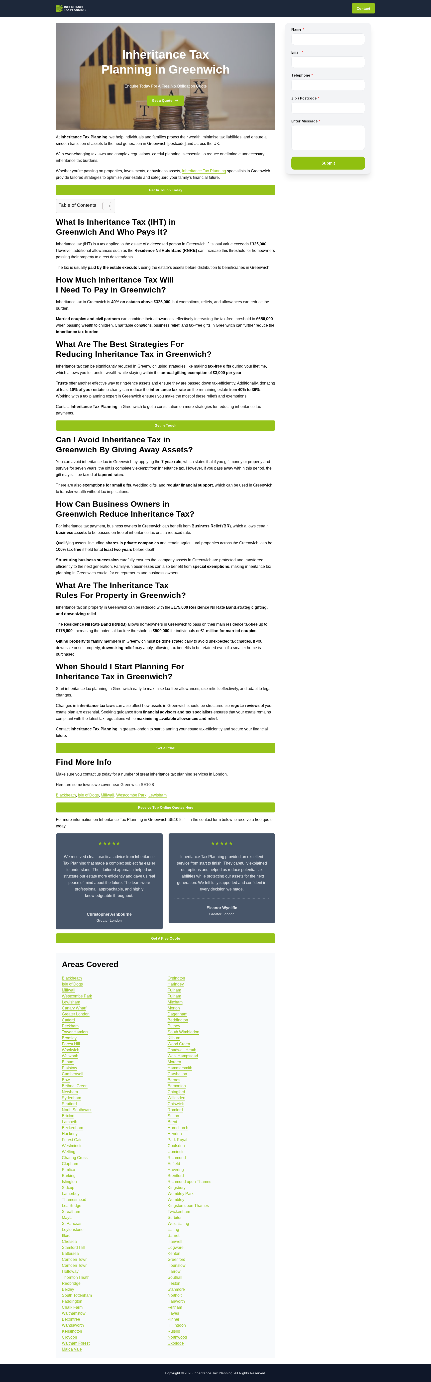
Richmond (177, 1158)
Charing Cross (75, 1158)
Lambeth (69, 1122)
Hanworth (176, 1301)
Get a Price (165, 748)
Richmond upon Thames (189, 1182)
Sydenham (71, 1098)
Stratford (69, 1104)
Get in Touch (166, 425)
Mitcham (175, 1002)
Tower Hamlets (75, 1032)
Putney (174, 1026)
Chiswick (176, 1104)
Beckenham (72, 1128)
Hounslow (177, 1265)
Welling (68, 1152)
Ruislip (174, 1331)
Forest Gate (72, 1140)
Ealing (173, 1229)
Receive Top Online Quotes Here (165, 807)
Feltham (175, 1307)
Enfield (174, 1164)
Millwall (107, 795)
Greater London (76, 1014)
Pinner (173, 1319)
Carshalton (177, 1074)
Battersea (70, 1253)
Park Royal (177, 1140)
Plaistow (69, 1068)
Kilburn (174, 1038)
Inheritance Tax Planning (204, 171)
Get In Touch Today (165, 190)
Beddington (178, 1020)
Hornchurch (178, 1128)
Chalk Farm (72, 1307)
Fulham (174, 990)
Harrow (174, 1271)
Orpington (176, 978)
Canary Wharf (74, 1008)
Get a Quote (162, 100)
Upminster (177, 1152)
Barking (69, 1176)
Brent (172, 1122)
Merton (174, 1008)
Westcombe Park (131, 795)
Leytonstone (73, 1229)
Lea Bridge (71, 1205)
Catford (68, 1020)
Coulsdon (176, 1146)
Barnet (173, 1235)
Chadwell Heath (182, 1050)
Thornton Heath (76, 1277)
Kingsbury (177, 1187)
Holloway (70, 1271)
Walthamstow (74, 1313)
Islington (69, 1182)
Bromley (69, 1038)
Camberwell (72, 1074)
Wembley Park (181, 1193)
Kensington (72, 1331)
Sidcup (68, 1187)
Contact (363, 8)
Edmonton (177, 1086)
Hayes (173, 1313)
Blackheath (66, 795)
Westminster (73, 1146)
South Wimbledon (183, 1032)
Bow (66, 1080)
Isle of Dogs (88, 795)
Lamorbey (71, 1193)
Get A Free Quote (165, 938)
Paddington (72, 1301)
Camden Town (75, 1259)
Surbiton (175, 1217)
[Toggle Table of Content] (104, 206)
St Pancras (71, 1223)
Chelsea (69, 1241)
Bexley (68, 1289)
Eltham (68, 1062)
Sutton (173, 1116)
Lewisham (157, 795)
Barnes (174, 1080)
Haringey (176, 984)
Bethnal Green (75, 1086)
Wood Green (179, 1044)
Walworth (70, 1056)
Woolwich (70, 1050)
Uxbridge (176, 1343)
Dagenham (177, 1014)
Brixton (68, 1116)
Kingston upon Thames (188, 1205)
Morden (174, 1062)
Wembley (176, 1199)
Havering (176, 1170)
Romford (175, 1110)
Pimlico (68, 1170)
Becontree (71, 1319)
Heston (174, 1283)
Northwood (177, 1337)
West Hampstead (183, 1056)
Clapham (70, 1164)
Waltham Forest (76, 1343)
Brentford (176, 1176)
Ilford (66, 1235)
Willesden (176, 1098)
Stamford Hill (73, 1247)
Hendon (175, 1134)
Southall (175, 1277)
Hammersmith (180, 1068)
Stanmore (176, 1289)
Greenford (176, 1259)
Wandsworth (73, 1325)
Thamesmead (74, 1199)
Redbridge (71, 1283)
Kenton (174, 1253)
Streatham (71, 1211)
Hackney (70, 1134)
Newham (70, 1092)
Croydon (69, 1337)
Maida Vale (72, 1349)
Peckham (70, 1026)
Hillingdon (177, 1325)
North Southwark (77, 1110)
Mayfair (68, 1217)
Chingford (176, 1092)
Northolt (175, 1295)
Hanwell (175, 1241)
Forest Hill (71, 1044)
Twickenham (179, 1211)
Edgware (176, 1247)
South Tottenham (77, 1295)
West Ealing (178, 1223)
